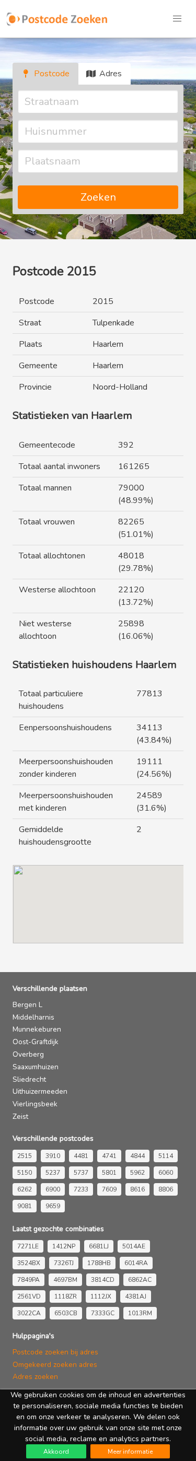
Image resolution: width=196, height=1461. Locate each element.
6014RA (136, 1263)
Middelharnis (33, 1017)
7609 (109, 1189)
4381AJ (135, 1296)
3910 (52, 1156)
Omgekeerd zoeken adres (55, 1365)
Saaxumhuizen (36, 1067)
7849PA (28, 1280)
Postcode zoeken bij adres (55, 1352)
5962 (137, 1172)
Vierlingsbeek (35, 1104)
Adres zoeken (35, 1377)
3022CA (29, 1313)
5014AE (133, 1246)
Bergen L (27, 1005)
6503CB (65, 1313)
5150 (24, 1172)
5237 (52, 1172)
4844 (137, 1156)
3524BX (28, 1263)
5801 (109, 1172)
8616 (137, 1189)
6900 (52, 1189)
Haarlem (108, 344)
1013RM (140, 1313)
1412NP (63, 1246)
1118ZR (65, 1296)
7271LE (28, 1246)
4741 (109, 1156)
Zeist (20, 1116)
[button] (177, 19)
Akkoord (56, 1451)
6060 (165, 1172)
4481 (81, 1156)
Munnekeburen (37, 1029)
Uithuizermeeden (40, 1091)
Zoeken (98, 197)
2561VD (29, 1296)
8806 (165, 1189)
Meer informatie (130, 1451)
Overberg (28, 1054)
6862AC (140, 1280)
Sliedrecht (29, 1079)
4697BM (65, 1280)
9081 (24, 1206)
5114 (165, 1156)
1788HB (99, 1263)
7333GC (102, 1313)
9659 (52, 1206)
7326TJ (64, 1263)
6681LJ (99, 1246)
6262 (24, 1189)
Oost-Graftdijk (36, 1042)
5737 (81, 1172)
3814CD (102, 1280)
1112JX (100, 1296)
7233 (81, 1189)
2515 (24, 1156)
